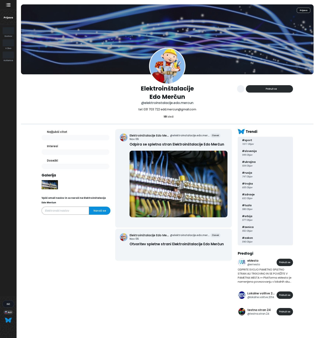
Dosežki (52, 160)
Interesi (52, 146)
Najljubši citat (57, 132)
